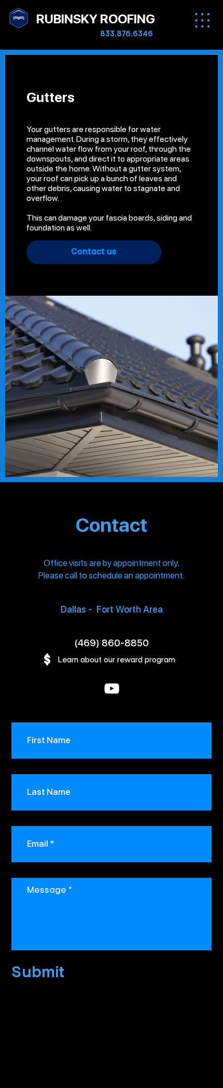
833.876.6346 (126, 33)
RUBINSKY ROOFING (95, 18)
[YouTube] (112, 688)
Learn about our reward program (116, 659)
